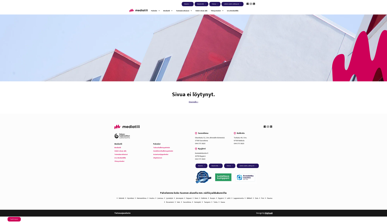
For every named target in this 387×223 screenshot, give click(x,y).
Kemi (196, 198)
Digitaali (269, 213)
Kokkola (204, 198)
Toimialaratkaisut (182, 10)
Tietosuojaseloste (122, 213)
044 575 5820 (200, 143)
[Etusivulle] (139, 10)
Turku (215, 202)
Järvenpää (179, 198)
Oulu (256, 198)
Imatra (151, 198)
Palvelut (154, 10)
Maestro (186, 4)
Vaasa (223, 202)
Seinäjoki (197, 202)
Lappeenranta (239, 198)
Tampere (207, 202)
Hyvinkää (130, 198)
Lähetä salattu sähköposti (231, 4)
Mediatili (166, 10)
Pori (262, 198)
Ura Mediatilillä (232, 10)
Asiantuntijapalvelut (160, 154)
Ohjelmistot (157, 157)
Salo (178, 202)
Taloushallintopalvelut (161, 147)
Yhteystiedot (216, 10)
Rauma (269, 198)
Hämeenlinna (141, 198)
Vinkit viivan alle (201, 10)
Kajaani (189, 198)
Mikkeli (249, 198)
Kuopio (212, 198)
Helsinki (121, 198)
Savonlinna (187, 202)
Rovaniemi (170, 202)
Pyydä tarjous (14, 219)
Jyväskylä (169, 198)
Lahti (228, 198)
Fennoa (214, 4)
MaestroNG (200, 4)
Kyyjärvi (221, 198)
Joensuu (160, 198)
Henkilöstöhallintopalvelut (163, 151)
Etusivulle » (193, 102)
